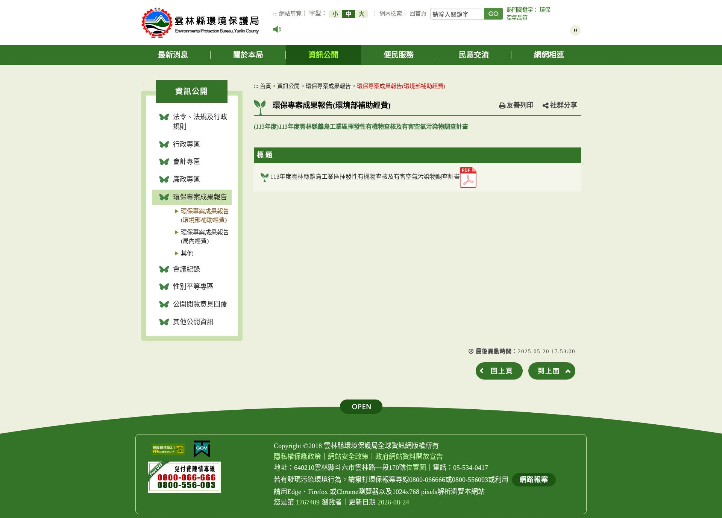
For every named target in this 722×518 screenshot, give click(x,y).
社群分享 (563, 105)
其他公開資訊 (193, 322)
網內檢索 (390, 13)
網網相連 (549, 55)
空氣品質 (517, 18)
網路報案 (534, 479)
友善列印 (520, 105)
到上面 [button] (549, 371)
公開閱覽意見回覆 (200, 304)
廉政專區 (186, 179)
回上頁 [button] (502, 371)
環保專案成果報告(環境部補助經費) (205, 215)
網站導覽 (290, 13)
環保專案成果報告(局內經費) (205, 236)
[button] (361, 407)
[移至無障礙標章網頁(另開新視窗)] (168, 449)
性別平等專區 (193, 286)
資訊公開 (323, 55)
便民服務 (399, 55)
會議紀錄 (186, 269)
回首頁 (418, 13)
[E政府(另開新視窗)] (202, 449)
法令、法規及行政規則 (200, 122)
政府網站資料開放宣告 (409, 456)
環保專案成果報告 (200, 197)
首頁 (265, 86)
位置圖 (416, 467)
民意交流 (474, 55)
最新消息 (173, 55)
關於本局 (248, 55)
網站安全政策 (348, 456)
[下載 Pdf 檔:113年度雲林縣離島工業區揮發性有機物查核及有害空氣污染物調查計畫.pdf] (468, 177)
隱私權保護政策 (297, 456)
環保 (545, 10)
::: (275, 13)
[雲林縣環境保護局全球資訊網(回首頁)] (200, 23)
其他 (187, 253)
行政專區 (186, 144)
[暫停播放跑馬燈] (575, 30)
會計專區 (186, 162)
